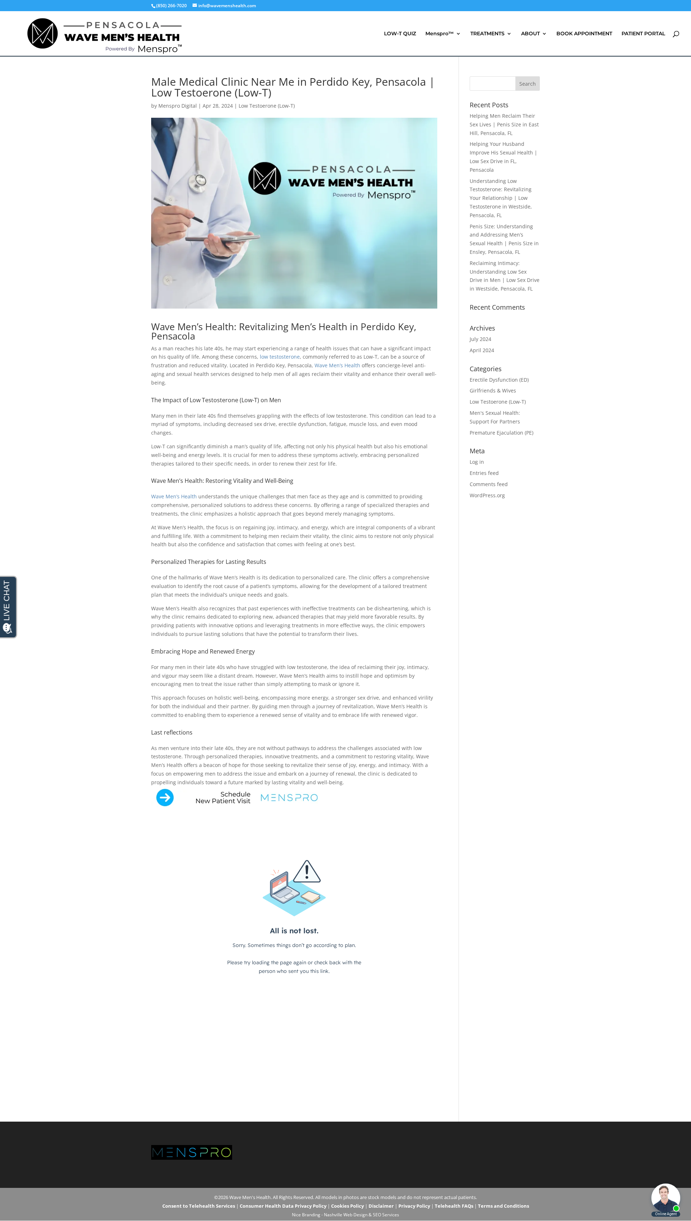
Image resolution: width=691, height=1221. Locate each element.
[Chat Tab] (345, 610)
